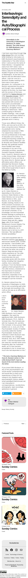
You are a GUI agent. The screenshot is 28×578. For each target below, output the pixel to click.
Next (23, 423)
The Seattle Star (8, 3)
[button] (6, 393)
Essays (3, 409)
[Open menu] (25, 3)
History (8, 409)
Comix (3, 469)
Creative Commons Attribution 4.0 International (13, 576)
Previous (6, 423)
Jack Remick (19, 240)
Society (12, 409)
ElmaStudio (13, 564)
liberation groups (12, 96)
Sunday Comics (9, 467)
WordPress (14, 566)
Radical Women (16, 94)
